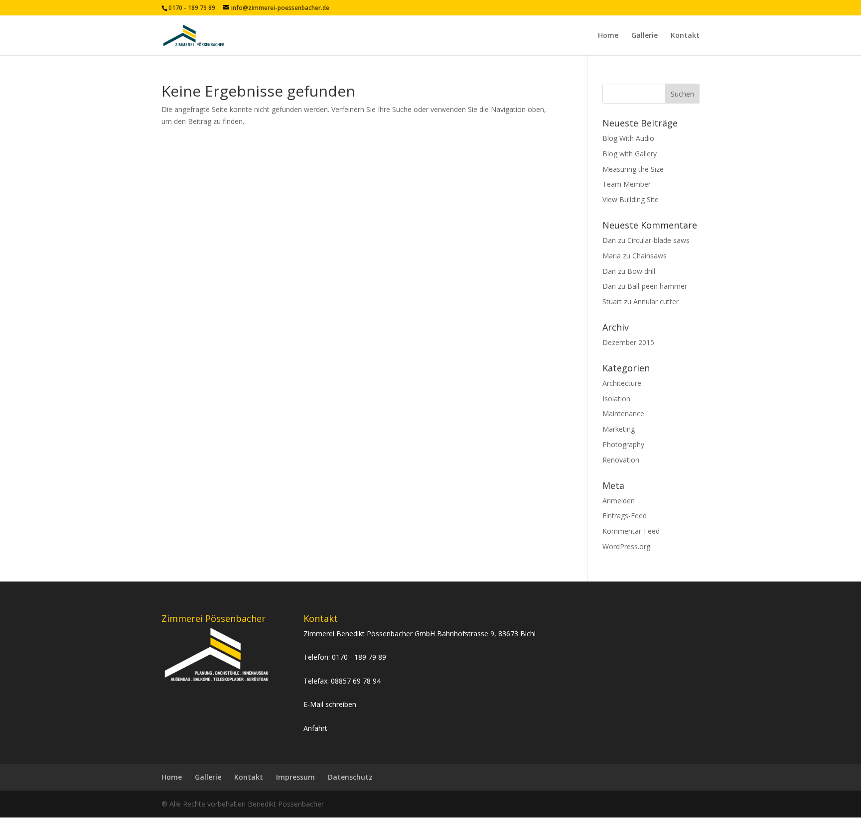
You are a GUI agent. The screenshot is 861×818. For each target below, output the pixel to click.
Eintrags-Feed (624, 515)
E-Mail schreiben (329, 704)
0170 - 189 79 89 (359, 657)
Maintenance (623, 413)
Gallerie (644, 36)
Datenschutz (350, 777)
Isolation (616, 398)
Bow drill (641, 271)
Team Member (626, 184)
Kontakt (685, 36)
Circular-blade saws (658, 240)
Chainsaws (649, 255)
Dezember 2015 (628, 342)
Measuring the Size (633, 169)
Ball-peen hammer (657, 286)
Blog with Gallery (629, 153)
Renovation (620, 460)
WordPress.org (626, 546)
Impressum (295, 777)
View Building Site (630, 199)
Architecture (621, 383)
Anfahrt (315, 728)
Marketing (618, 429)
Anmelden (618, 500)
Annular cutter (656, 301)
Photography (623, 444)
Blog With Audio (628, 138)
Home (608, 36)
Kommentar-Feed (631, 531)
